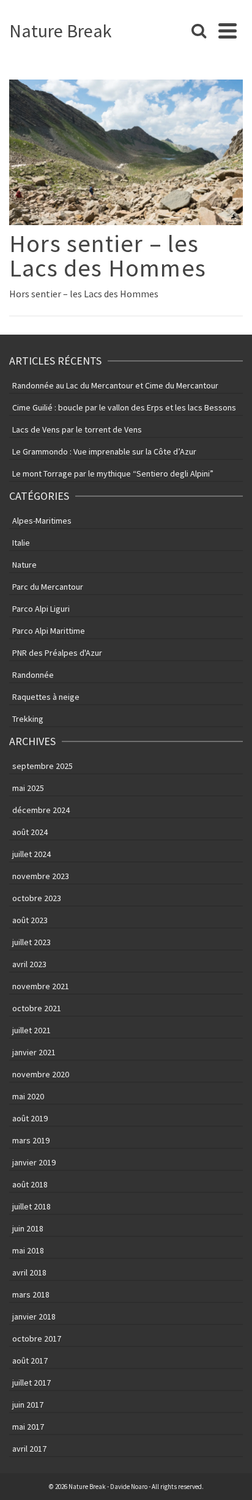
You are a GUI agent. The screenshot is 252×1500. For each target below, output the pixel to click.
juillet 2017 (31, 1382)
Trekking (27, 718)
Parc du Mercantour (47, 586)
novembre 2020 (40, 1074)
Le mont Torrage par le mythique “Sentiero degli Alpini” (112, 473)
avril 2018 (29, 1272)
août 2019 (30, 1118)
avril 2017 (29, 1448)
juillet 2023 (31, 942)
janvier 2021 (34, 1052)
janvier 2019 (34, 1162)
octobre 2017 (36, 1338)
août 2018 (30, 1184)
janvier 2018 (34, 1316)
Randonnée (33, 674)
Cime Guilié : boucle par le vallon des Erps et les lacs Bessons (124, 407)
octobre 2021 (36, 1008)
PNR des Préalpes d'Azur (57, 652)
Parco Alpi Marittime (48, 630)
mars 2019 (31, 1140)
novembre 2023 (40, 876)
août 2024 (30, 831)
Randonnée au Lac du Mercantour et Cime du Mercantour (115, 385)
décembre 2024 (41, 809)
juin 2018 (27, 1228)
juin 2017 (27, 1404)
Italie (21, 542)
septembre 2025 (42, 765)
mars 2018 (31, 1294)
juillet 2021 (31, 1030)
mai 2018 (28, 1250)
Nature (24, 564)
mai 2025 (28, 787)
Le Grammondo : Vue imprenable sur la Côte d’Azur (104, 451)
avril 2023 (29, 964)
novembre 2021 (40, 986)
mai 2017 (28, 1426)
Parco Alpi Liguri (41, 608)
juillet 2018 (31, 1206)
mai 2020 (28, 1096)
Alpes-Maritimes (42, 520)
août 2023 (30, 920)
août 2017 (30, 1360)
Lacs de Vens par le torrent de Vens (77, 429)
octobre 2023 (36, 898)
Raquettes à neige (46, 696)
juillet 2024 (31, 854)
